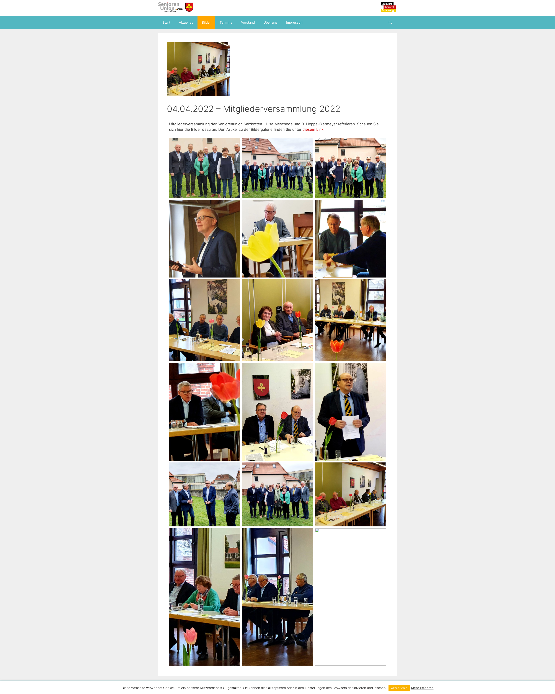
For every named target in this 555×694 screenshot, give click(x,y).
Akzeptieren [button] (399, 688)
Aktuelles (186, 22)
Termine (226, 22)
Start (166, 22)
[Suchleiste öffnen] (390, 22)
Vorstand (248, 22)
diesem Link (312, 129)
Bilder (206, 22)
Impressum (294, 22)
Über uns (270, 22)
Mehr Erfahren (422, 688)
